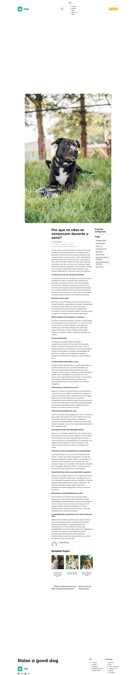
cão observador (100, 243)
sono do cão (99, 267)
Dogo (26, 9)
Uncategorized (57, 242)
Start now (113, 9)
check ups (99, 246)
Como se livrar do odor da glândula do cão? (86, 574)
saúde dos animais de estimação (102, 263)
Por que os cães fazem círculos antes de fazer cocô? (57, 574)
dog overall (99, 252)
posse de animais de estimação (102, 258)
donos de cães (100, 254)
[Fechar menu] (70, 3)
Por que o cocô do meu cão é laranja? (72, 573)
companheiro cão (101, 249)
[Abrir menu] (61, 9)
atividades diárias (101, 240)
